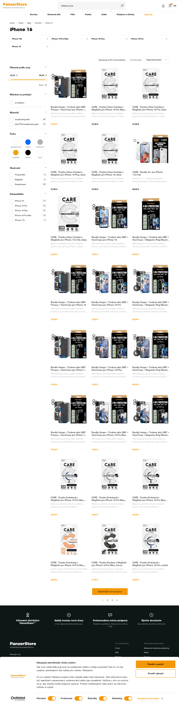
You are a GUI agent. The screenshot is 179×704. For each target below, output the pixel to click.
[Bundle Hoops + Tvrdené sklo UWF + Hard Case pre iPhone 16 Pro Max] (110, 409)
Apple (29, 23)
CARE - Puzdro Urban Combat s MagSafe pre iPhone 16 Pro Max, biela (108, 108)
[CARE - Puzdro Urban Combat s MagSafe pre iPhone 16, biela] (110, 149)
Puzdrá (88, 14)
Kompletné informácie (148, 698)
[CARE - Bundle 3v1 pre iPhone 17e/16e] (150, 149)
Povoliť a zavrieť (156, 664)
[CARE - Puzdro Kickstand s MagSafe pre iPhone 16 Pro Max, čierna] (150, 474)
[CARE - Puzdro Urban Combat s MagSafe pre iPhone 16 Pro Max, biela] (110, 84)
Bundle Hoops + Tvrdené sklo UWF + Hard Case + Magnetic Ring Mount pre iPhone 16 (150, 238)
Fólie (72, 14)
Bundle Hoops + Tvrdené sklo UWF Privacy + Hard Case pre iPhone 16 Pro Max (68, 108)
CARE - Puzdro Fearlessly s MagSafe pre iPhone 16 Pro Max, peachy (67, 563)
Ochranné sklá (53, 14)
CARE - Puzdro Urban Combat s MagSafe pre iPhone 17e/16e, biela (69, 238)
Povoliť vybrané (155, 673)
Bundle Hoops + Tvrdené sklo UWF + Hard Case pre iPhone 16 (110, 238)
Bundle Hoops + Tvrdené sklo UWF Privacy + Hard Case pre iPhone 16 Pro (68, 368)
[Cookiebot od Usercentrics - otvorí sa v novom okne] (18, 698)
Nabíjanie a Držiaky (125, 14)
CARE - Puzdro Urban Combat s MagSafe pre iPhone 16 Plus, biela (68, 173)
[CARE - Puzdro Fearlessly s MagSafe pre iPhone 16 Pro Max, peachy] (69, 539)
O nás (117, 648)
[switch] (79, 698)
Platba (146, 652)
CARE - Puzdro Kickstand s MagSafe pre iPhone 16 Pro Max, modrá (67, 498)
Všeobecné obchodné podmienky (156, 648)
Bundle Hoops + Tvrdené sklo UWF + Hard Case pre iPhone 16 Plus (110, 368)
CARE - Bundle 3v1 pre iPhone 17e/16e (147, 173)
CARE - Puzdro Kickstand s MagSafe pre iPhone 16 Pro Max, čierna (149, 498)
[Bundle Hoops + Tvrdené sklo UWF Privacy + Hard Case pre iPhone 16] (69, 279)
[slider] (9, 79)
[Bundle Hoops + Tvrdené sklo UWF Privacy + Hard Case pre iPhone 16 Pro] (69, 344)
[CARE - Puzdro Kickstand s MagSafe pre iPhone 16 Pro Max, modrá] (69, 474)
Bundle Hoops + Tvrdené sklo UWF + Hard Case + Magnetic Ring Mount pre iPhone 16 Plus (150, 368)
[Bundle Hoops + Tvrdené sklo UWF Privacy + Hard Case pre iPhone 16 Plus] (69, 409)
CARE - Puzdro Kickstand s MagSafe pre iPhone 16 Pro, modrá (150, 563)
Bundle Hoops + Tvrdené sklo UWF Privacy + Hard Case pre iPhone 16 (68, 303)
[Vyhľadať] (122, 6)
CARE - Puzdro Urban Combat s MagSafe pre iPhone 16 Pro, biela (149, 108)
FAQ (116, 652)
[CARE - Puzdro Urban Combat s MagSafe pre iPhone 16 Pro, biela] (150, 84)
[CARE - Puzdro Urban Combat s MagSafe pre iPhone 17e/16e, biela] (69, 214)
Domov (12, 23)
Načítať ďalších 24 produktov (110, 591)
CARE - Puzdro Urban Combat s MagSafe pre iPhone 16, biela (107, 173)
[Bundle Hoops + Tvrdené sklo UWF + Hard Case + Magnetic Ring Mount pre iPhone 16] (150, 214)
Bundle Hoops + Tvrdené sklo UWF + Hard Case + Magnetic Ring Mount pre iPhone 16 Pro (150, 303)
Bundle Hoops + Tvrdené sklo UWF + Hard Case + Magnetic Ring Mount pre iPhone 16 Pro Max (150, 433)
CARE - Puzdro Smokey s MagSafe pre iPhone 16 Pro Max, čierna (109, 563)
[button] (28, 67)
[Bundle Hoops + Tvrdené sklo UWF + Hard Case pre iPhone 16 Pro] (110, 279)
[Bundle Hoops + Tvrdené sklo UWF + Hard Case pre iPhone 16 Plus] (110, 344)
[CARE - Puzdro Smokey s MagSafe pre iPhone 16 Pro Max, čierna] (110, 539)
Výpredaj (148, 14)
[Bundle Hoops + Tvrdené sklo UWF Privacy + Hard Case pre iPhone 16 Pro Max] (69, 84)
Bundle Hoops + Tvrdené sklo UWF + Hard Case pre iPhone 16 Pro (110, 303)
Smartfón (38, 23)
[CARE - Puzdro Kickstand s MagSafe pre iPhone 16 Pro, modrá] (150, 539)
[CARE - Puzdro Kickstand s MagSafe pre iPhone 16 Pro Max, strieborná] (110, 474)
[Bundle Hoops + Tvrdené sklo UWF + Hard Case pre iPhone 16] (110, 214)
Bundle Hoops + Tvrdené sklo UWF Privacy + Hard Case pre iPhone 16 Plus (68, 433)
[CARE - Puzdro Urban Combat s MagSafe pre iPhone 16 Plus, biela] (69, 149)
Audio (104, 14)
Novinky (33, 14)
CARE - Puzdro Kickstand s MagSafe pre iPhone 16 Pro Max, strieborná (108, 498)
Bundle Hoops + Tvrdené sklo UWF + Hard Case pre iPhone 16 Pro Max (110, 433)
